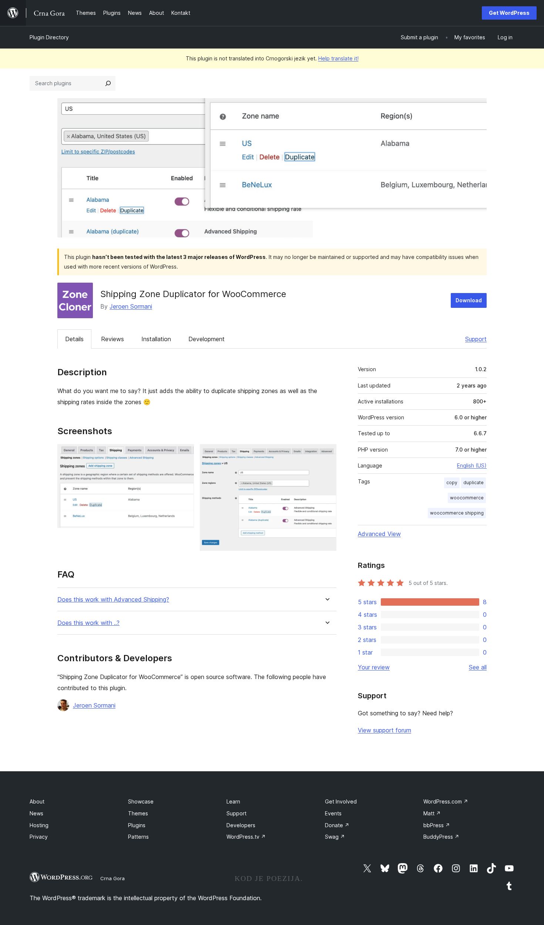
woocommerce (467, 497)
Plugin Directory (49, 37)
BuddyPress (441, 837)
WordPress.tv (246, 837)
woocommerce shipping (457, 513)
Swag (335, 837)
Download (469, 300)
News (36, 813)
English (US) (472, 465)
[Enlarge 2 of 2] (326, 454)
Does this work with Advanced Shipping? (113, 599)
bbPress (436, 825)
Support (476, 339)
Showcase (141, 801)
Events (333, 813)
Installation (156, 339)
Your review (374, 667)
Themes (138, 813)
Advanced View (379, 534)
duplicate (473, 482)
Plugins (136, 825)
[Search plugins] (108, 83)
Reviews (112, 339)
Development (206, 339)
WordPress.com (445, 801)
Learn (233, 801)
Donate (337, 825)
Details (74, 339)
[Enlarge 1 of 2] (184, 454)
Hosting (39, 825)
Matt (432, 813)
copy (451, 482)
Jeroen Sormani (131, 306)
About (37, 801)
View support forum (384, 730)
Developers (240, 825)
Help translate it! (338, 58)
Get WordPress (509, 13)
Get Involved (341, 801)
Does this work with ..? (88, 622)
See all (478, 667)
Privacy (39, 837)
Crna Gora (112, 878)
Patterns (138, 837)
